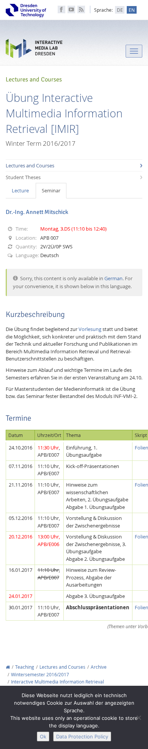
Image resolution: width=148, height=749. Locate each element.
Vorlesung (90, 329)
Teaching (24, 667)
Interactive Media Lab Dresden (34, 50)
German (113, 278)
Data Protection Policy (82, 736)
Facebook (61, 9)
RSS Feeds (81, 9)
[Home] (8, 667)
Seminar (51, 190)
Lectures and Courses (30, 165)
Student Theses (23, 177)
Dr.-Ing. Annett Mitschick (37, 212)
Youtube (71, 9)
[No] (138, 717)
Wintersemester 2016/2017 (40, 674)
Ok (43, 736)
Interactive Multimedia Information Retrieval (57, 682)
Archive (99, 667)
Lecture (20, 190)
